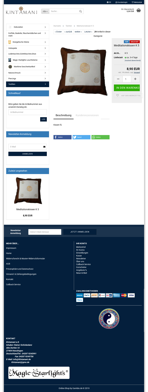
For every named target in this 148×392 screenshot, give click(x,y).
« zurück (68, 32)
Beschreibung (63, 115)
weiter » (78, 32)
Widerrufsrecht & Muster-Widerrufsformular (25, 258)
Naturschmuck (14, 73)
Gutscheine (81, 267)
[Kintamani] (21, 10)
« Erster (58, 32)
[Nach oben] (140, 387)
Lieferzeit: (117, 57)
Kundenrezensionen (87, 115)
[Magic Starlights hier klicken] (39, 373)
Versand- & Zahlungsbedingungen (21, 274)
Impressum (11, 248)
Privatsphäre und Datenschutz (19, 269)
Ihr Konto (80, 250)
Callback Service (13, 284)
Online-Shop (64, 388)
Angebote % (81, 270)
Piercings (12, 78)
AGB (8, 264)
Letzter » (88, 32)
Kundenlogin (122, 2)
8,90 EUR (27, 215)
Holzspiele (12, 48)
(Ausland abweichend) (133, 60)
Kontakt (9, 279)
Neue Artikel (81, 273)
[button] (62, 137)
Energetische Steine (20, 42)
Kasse (79, 256)
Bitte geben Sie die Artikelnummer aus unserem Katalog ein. (25, 105)
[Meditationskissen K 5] (82, 70)
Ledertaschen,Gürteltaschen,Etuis (22, 54)
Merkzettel (138, 2)
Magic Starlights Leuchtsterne (24, 60)
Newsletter (81, 258)
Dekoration (18, 27)
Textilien (11, 84)
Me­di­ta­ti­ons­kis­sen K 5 (27, 209)
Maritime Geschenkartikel (24, 67)
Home (8, 253)
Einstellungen (82, 253)
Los (43, 119)
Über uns (80, 261)
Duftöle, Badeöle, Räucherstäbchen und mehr (24, 34)
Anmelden (27, 154)
